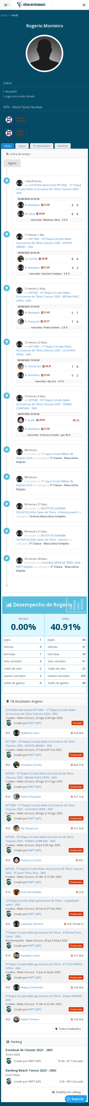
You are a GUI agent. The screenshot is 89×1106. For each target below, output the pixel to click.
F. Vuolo (30, 420)
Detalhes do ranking (68, 1092)
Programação (41, 146)
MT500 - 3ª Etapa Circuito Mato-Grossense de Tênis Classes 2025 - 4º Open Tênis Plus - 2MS (44, 871)
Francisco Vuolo (31, 860)
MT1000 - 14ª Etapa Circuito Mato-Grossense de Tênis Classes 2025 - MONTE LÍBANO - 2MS (44, 243)
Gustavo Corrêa (31, 765)
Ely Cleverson (29, 828)
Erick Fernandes (31, 892)
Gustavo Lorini (30, 955)
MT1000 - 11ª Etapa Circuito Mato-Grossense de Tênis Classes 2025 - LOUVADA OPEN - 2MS (45, 350)
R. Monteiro (32, 205)
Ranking (62, 146)
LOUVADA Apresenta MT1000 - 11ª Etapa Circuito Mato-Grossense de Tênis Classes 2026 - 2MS (48, 189)
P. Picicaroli (32, 321)
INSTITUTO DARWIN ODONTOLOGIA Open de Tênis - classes (42, 537)
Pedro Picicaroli (31, 797)
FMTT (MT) (34, 723)
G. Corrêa (31, 259)
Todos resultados (69, 1029)
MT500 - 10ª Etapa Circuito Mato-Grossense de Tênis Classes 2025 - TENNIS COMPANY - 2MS (44, 404)
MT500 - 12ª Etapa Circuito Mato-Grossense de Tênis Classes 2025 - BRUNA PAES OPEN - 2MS (47, 296)
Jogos (22, 146)
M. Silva (30, 214)
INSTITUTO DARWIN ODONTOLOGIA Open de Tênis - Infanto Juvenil (46, 510)
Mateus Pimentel (32, 987)
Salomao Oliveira (32, 924)
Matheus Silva (30, 733)
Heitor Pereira (30, 1019)
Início (4, 15)
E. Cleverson (33, 366)
